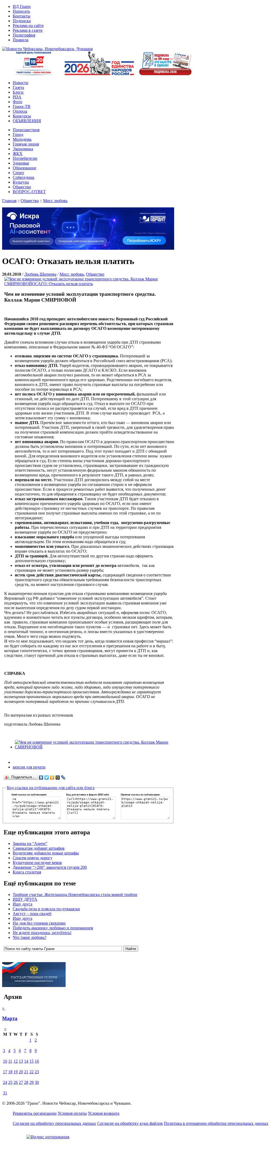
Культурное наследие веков (37, 862)
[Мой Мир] (58, 777)
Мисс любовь (55, 200)
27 (21, 1082)
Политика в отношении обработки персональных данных (216, 1123)
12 (15, 1061)
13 (21, 1061)
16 (37, 1061)
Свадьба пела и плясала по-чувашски (46, 909)
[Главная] (47, 49)
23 (37, 1072)
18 (10, 1072)
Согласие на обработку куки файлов (130, 1123)
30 (37, 1082)
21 (26, 1072)
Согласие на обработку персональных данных (54, 1123)
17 (5, 1072)
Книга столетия (27, 872)
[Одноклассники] (52, 777)
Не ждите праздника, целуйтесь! (42, 932)
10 (5, 1061)
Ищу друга (22, 904)
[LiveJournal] (63, 777)
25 (10, 1082)
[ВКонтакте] (41, 777)
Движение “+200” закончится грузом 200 (50, 867)
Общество (30, 200)
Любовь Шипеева (40, 274)
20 (21, 1072)
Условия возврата (103, 1113)
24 (5, 1082)
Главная (9, 200)
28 (26, 1082)
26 (15, 1082)
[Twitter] (46, 777)
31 (5, 1093)
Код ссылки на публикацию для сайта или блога (50, 787)
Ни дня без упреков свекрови (39, 923)
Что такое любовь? (29, 937)
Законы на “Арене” (30, 843)
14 (26, 1061)
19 (15, 1072)
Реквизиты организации (35, 1113)
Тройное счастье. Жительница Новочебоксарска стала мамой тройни (75, 894)
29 (31, 1082)
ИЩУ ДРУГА (25, 899)
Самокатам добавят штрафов (39, 848)
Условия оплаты (72, 1113)
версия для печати (29, 767)
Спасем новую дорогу (32, 858)
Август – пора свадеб (32, 913)
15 (31, 1061)
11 (10, 1061)
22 (31, 1072)
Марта (9, 1018)
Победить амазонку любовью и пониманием (53, 928)
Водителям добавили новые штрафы (46, 853)
